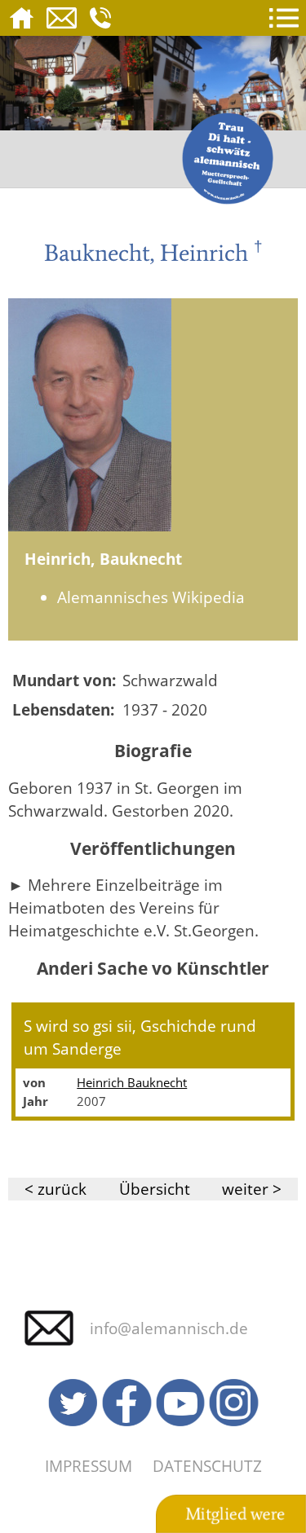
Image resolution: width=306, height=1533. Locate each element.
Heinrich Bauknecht (132, 1082)
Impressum (88, 1466)
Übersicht (154, 1188)
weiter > (252, 1188)
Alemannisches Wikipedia (151, 597)
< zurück (55, 1188)
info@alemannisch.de (169, 1328)
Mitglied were (235, 1514)
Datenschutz (207, 1466)
